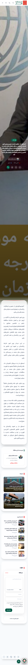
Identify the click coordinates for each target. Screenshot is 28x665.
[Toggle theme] (9, 2)
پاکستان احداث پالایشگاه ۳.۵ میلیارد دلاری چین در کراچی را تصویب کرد (10, 545)
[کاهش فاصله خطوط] (7, 656)
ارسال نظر (9, 610)
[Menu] (2, 2)
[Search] (13, 2)
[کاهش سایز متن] (3, 656)
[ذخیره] (15, 167)
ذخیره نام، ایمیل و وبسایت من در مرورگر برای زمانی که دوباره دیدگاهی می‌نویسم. (15, 604)
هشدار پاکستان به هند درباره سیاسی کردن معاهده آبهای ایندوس (11, 553)
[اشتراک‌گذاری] (12, 167)
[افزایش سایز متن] (18, 656)
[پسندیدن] (19, 167)
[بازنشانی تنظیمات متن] (11, 656)
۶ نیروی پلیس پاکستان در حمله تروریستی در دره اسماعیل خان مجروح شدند (10, 522)
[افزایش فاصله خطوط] (14, 656)
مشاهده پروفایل (13, 463)
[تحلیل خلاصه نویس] (8, 167)
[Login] (5, 2)
